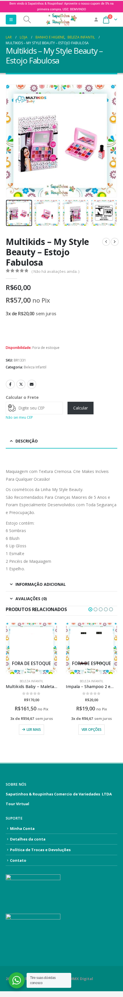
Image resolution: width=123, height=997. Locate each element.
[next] (115, 242)
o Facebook (10, 384)
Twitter (20, 384)
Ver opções (92, 729)
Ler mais (34, 729)
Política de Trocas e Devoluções (40, 849)
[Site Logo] (61, 19)
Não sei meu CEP (19, 417)
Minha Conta (22, 828)
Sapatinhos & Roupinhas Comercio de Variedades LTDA (59, 794)
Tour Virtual (17, 803)
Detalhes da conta (27, 839)
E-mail (31, 384)
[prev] (106, 242)
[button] (11, 19)
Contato (18, 860)
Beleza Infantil (35, 367)
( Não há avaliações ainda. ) (55, 271)
